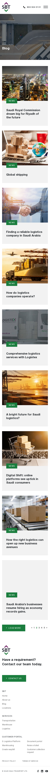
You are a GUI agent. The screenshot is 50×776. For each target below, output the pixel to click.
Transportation (9, 720)
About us (6, 700)
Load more (14, 628)
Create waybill (8, 749)
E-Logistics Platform (11, 741)
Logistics (6, 729)
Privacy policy (9, 761)
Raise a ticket (33, 745)
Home (4, 44)
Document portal (34, 741)
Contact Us (15, 678)
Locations (6, 708)
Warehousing (8, 745)
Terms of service (30, 761)
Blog (4, 704)
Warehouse (7, 724)
